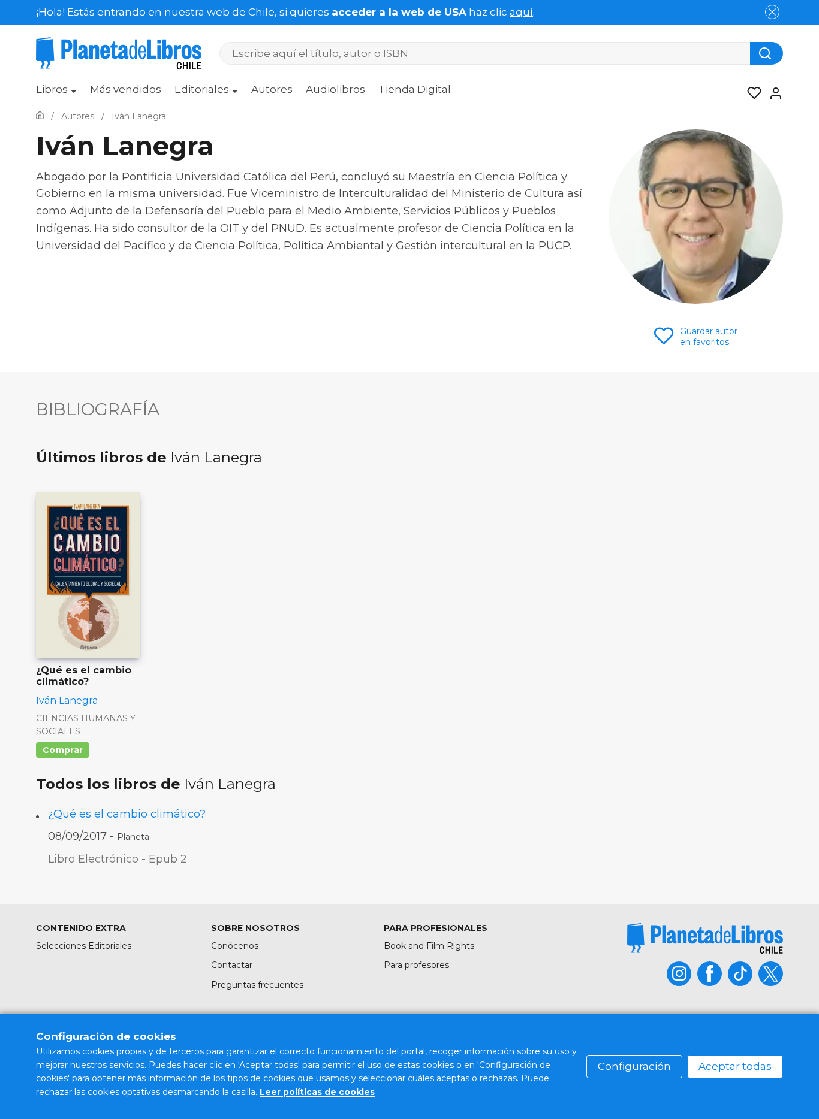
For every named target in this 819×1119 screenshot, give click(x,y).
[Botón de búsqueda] (766, 53)
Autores (272, 89)
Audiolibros (335, 89)
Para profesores (416, 965)
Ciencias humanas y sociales (86, 725)
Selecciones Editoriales (83, 945)
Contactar (231, 965)
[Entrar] (772, 93)
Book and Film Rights (429, 945)
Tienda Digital (414, 89)
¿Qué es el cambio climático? (127, 814)
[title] (705, 938)
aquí (521, 12)
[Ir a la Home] (40, 116)
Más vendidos (125, 89)
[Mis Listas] (750, 93)
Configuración (634, 1066)
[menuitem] (56, 93)
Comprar (63, 750)
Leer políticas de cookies (317, 1092)
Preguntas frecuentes (257, 984)
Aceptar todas (735, 1066)
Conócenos (234, 945)
